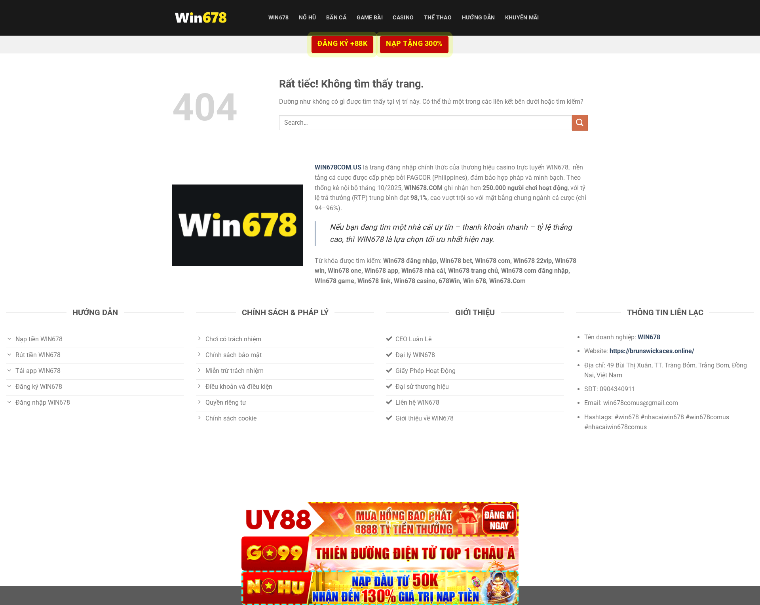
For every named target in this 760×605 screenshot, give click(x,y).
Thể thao (438, 17)
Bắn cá (336, 17)
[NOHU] (380, 588)
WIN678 (278, 17)
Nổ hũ (307, 17)
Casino (403, 17)
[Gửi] (580, 122)
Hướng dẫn (478, 17)
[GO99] (380, 554)
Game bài (370, 17)
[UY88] (380, 519)
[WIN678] (211, 18)
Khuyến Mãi (522, 17)
